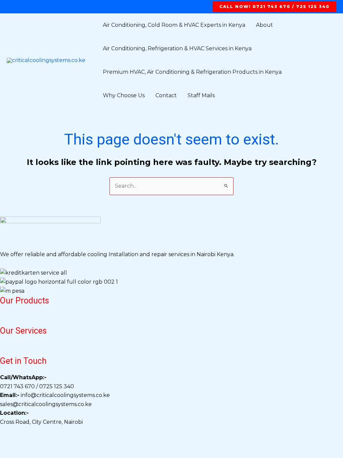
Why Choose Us (124, 95)
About (264, 25)
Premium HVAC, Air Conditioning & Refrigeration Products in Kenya (192, 72)
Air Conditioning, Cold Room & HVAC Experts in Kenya (174, 25)
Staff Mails (201, 95)
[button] (274, 6)
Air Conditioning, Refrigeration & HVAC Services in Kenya (177, 48)
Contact (166, 95)
